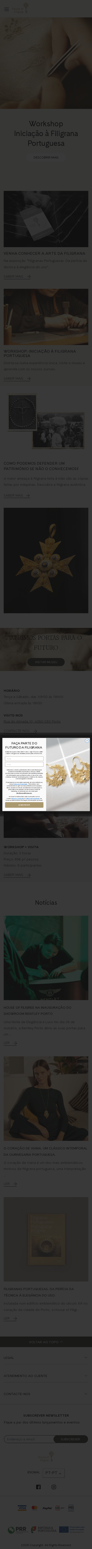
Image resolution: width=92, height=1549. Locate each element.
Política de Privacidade (20, 784)
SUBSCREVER (24, 805)
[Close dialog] (87, 741)
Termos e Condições (17, 798)
